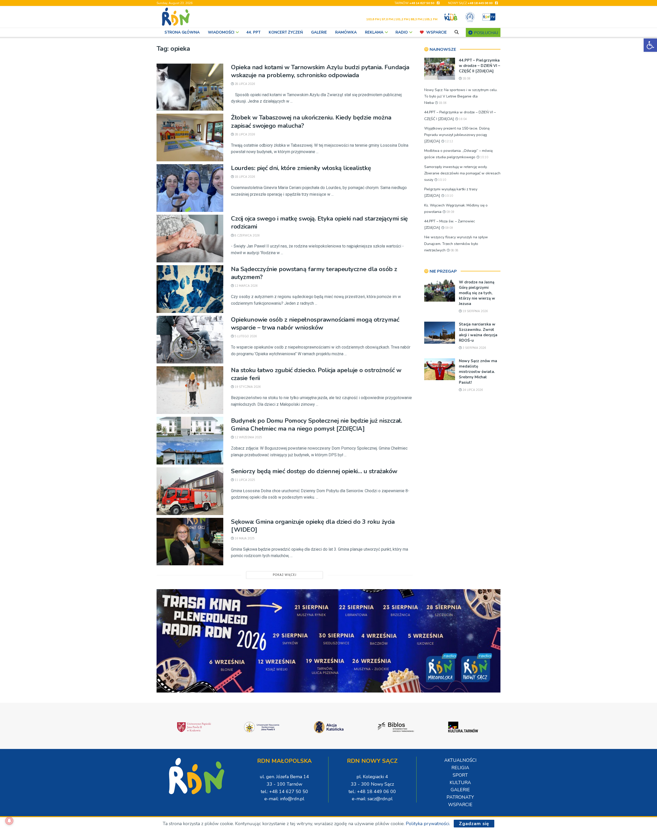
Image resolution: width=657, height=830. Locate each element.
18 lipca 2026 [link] (244, 177)
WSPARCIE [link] (436, 32)
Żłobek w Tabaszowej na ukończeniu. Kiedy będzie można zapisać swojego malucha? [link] (311, 121)
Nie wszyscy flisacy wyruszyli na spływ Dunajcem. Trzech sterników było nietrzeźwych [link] (456, 243)
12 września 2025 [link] (248, 437)
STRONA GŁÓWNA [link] (182, 32)
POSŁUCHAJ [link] (485, 33)
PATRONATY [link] (460, 797)
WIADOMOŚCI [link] (221, 32)
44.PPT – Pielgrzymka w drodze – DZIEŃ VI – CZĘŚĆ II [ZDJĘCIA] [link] (479, 66)
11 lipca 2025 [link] (244, 480)
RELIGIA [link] (460, 768)
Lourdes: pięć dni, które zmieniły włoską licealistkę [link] (301, 168)
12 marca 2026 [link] (246, 286)
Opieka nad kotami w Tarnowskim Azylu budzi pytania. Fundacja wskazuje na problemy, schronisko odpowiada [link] (320, 71)
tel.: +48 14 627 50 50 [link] (284, 791)
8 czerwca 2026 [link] (247, 236)
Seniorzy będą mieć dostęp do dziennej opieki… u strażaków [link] (314, 471)
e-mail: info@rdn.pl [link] (284, 799)
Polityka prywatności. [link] (428, 824)
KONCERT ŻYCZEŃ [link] (286, 32)
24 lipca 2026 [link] (472, 390)
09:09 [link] (450, 212)
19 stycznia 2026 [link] (247, 387)
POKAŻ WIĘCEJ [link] (284, 575)
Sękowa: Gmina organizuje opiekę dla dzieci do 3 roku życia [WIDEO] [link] (312, 526)
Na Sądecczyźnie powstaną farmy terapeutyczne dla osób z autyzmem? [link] (314, 273)
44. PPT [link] (253, 32)
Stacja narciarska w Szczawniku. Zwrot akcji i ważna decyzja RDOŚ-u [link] (478, 332)
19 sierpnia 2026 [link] (475, 311)
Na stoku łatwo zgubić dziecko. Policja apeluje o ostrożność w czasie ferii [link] (316, 374)
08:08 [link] (454, 250)
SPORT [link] (460, 775)
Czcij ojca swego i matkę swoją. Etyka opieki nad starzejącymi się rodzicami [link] (319, 222)
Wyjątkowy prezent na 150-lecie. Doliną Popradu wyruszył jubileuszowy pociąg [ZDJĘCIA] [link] (456, 135)
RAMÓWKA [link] (346, 32)
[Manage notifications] (9, 821)
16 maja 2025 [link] (244, 538)
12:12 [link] (448, 141)
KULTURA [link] (460, 782)
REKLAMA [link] (374, 32)
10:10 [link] (483, 157)
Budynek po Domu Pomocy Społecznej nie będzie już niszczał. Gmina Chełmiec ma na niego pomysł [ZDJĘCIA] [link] (316, 425)
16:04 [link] (462, 119)
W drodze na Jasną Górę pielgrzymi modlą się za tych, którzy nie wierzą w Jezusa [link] (477, 293)
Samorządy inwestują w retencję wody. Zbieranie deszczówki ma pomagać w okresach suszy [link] (462, 173)
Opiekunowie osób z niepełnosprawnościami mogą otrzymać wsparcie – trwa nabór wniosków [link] (315, 323)
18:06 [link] (466, 79)
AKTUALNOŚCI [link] (460, 760)
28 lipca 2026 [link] (244, 84)
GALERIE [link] (319, 32)
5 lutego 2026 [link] (245, 336)
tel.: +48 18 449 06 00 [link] (372, 791)
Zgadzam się (474, 824)
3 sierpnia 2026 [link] (474, 348)
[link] (650, 45)
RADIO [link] (401, 32)
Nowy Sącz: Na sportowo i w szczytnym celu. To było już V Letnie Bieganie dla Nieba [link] (460, 96)
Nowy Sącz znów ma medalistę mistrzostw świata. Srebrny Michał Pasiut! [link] (478, 371)
